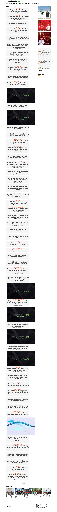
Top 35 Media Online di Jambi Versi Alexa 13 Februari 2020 (18, 195)
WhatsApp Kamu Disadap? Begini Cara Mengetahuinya (17, 325)
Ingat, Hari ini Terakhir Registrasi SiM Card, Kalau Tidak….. (17, 400)
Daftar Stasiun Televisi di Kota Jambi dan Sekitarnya (17, 105)
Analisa (12, 299)
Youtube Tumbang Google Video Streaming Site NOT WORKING (18, 347)
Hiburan (19, 161)
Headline (15, 66)
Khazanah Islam (21, 3)
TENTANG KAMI (9, 506)
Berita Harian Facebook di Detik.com (18, 230)
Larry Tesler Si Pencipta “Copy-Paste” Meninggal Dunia (17, 156)
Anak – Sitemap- (40, 504)
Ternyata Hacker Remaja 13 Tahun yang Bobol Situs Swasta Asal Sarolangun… (17, 270)
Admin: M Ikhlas (21, 40)
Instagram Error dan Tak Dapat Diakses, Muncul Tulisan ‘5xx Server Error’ (17, 377)
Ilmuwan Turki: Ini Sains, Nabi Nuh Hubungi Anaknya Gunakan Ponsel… (17, 439)
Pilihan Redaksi (17, 146)
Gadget (16, 27)
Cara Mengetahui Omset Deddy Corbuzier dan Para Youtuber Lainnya (17, 61)
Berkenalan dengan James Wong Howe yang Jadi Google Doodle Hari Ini (18, 447)
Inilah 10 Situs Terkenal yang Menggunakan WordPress (18, 202)
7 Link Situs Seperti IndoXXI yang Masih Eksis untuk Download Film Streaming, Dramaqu (17, 164)
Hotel (44, 503)
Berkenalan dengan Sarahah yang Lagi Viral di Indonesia (17, 461)
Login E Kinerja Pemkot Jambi (17, 23)
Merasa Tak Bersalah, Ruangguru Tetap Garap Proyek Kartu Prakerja (17, 76)
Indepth (29, 3)
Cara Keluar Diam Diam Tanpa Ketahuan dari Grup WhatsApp (17, 262)
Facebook (14, 248)
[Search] (50, 3)
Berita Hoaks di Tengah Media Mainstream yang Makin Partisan (17, 413)
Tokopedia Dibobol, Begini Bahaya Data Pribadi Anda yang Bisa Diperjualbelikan (17, 69)
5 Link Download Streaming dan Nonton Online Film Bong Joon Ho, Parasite (17, 188)
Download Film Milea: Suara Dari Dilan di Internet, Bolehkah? (18, 141)
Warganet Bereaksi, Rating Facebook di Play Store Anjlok (17, 10)
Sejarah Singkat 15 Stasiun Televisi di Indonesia (18, 127)
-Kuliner (46, 503)
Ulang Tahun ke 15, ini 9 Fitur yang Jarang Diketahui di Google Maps (17, 216)
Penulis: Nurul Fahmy (20, 305)
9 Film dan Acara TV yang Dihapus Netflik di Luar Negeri (17, 209)
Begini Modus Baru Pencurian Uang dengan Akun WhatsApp (18, 134)
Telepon (41, 503)
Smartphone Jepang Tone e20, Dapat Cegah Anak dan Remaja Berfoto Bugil (17, 149)
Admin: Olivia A (20, 48)
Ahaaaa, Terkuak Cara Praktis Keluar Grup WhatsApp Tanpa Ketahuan (18, 30)
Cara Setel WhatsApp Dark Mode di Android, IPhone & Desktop (17, 83)
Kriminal (21, 132)
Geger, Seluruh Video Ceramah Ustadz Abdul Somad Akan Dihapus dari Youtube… (18, 302)
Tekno (19, 8)
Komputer (18, 193)
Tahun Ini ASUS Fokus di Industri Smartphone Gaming (18, 256)
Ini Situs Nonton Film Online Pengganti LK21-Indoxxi (17, 243)
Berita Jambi (16, 15)
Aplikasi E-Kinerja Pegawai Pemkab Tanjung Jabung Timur (18, 17)
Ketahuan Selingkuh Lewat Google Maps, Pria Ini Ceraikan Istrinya (17, 369)
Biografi (46, 506)
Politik (26, 3)
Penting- (43, 503)
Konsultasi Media (41, 507)
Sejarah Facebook (17, 250)
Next (24, 483)
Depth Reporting (15, 299)
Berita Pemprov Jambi (27, 492)
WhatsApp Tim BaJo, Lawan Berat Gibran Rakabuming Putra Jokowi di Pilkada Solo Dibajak (17, 45)
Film (18, 139)
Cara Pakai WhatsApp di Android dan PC (18, 236)
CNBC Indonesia (15, 81)
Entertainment (15, 139)
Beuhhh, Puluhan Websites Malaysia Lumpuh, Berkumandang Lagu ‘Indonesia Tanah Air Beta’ (17, 476)
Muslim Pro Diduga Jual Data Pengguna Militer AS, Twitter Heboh (18, 38)
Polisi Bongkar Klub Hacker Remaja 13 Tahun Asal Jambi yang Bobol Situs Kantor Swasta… (18, 278)
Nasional (10, 3)
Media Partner (36, 3)
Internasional (15, 3)
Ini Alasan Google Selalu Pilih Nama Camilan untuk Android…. (18, 468)
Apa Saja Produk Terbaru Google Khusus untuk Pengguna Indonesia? (18, 455)
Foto (32, 3)
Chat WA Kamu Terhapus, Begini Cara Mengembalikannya (18, 53)
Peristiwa (17, 241)
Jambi (7, 3)
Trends (21, 248)
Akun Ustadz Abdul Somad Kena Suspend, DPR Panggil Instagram (18, 406)
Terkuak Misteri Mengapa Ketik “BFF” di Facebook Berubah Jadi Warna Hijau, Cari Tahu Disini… (18, 392)
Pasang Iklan (47, 507)
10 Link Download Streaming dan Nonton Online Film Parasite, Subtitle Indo (18, 179)
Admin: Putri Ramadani (20, 12)
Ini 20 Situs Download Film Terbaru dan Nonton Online (18, 223)
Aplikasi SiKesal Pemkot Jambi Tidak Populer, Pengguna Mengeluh (18, 384)
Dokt (37, 504)
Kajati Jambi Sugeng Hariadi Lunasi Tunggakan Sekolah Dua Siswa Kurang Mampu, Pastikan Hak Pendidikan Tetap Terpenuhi (38, 497)
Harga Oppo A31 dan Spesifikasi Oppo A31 (18, 172)
